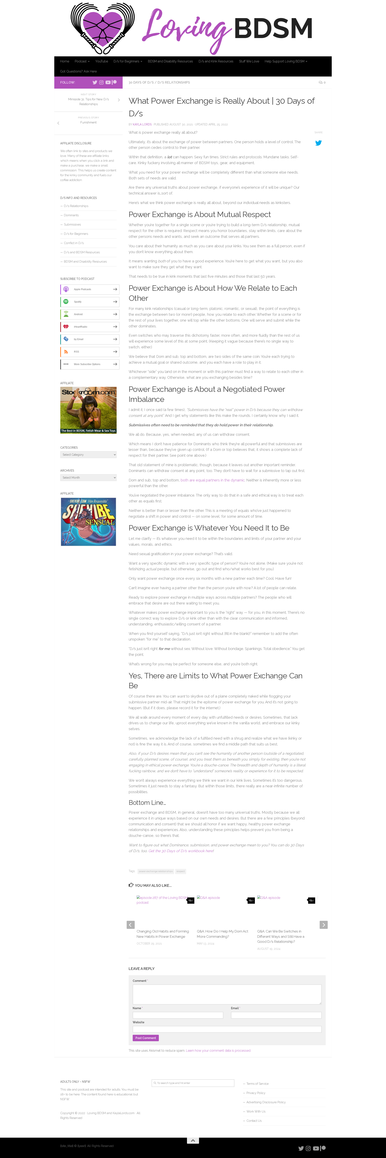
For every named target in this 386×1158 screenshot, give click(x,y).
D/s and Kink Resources (216, 61)
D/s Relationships (174, 82)
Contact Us (254, 1121)
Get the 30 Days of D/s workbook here (180, 851)
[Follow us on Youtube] (107, 82)
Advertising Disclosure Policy (266, 1102)
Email (235, 1008)
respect (181, 871)
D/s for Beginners (126, 61)
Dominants (71, 215)
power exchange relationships (156, 871)
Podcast (81, 61)
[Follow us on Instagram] (101, 82)
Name (138, 1008)
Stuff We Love (249, 61)
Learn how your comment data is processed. (218, 1050)
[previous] (131, 925)
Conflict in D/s (74, 243)
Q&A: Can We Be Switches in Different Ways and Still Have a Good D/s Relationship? (280, 936)
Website (138, 1022)
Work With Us (255, 1111)
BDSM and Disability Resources (170, 61)
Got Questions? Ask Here (78, 71)
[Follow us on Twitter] (94, 82)
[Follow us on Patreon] (114, 82)
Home (64, 61)
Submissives (72, 224)
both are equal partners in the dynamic (213, 480)
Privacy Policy (255, 1093)
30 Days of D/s (141, 82)
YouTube (101, 61)
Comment (140, 980)
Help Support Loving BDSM (284, 61)
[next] (324, 925)
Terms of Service (257, 1084)
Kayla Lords (142, 124)
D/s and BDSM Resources (82, 252)
